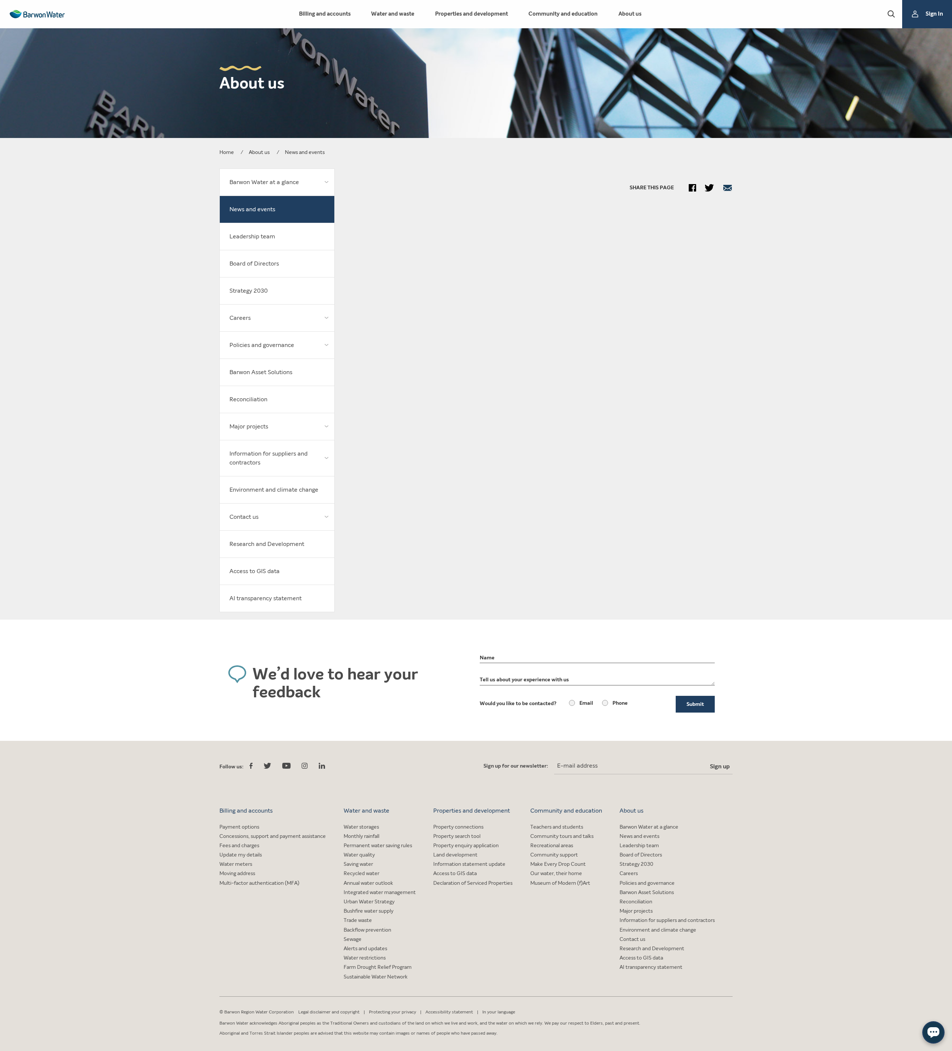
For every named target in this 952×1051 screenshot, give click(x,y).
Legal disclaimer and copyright (329, 1012)
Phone (620, 703)
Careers (629, 873)
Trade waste (358, 920)
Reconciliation (636, 901)
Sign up (720, 766)
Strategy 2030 (636, 864)
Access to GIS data (455, 873)
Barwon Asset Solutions (647, 892)
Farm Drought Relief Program (378, 967)
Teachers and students (556, 826)
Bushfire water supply (368, 911)
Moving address (237, 873)
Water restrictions (365, 957)
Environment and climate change (658, 929)
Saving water (358, 864)
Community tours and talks (562, 836)
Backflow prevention (367, 929)
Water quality (359, 854)
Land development (455, 854)
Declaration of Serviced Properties (472, 883)
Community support (554, 854)
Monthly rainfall (361, 836)
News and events (639, 836)
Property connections (458, 826)
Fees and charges (239, 845)
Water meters (235, 864)
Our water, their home (556, 873)
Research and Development (652, 948)
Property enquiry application (466, 845)
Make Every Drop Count (558, 864)
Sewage (352, 939)
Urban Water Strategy (369, 901)
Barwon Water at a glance (649, 826)
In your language (498, 1012)
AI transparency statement (651, 967)
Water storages (361, 826)
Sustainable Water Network (376, 976)
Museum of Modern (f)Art (560, 883)
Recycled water (361, 873)
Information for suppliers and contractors (667, 920)
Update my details (240, 854)
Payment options (239, 826)
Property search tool (456, 836)
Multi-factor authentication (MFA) (259, 883)
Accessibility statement (449, 1012)
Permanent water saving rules (378, 845)
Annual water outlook (368, 883)
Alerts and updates (365, 948)
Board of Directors (641, 854)
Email (586, 703)
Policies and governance (647, 883)
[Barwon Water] (37, 14)
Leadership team (639, 845)
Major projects (636, 911)
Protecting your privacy (392, 1012)
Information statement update (469, 864)
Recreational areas (551, 845)
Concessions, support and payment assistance (272, 836)
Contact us (632, 939)
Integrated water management (380, 892)
